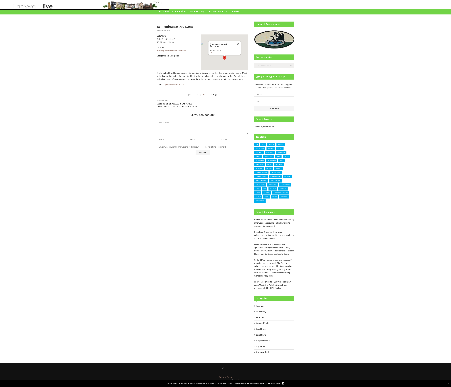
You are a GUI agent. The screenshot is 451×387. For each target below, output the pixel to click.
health (269, 165)
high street (279, 165)
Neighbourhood (263, 341)
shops (266, 197)
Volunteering (260, 201)
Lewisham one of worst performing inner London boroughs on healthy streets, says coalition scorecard (274, 223)
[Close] (238, 44)
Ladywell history (261, 177)
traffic (274, 197)
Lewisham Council (261, 181)
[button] (224, 58)
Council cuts (268, 156)
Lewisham (287, 177)
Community (178, 11)
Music (257, 189)
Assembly (271, 144)
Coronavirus (281, 152)
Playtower (283, 189)
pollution (267, 193)
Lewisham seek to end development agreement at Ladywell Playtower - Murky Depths (272, 247)
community (269, 152)
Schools (258, 197)
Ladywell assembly (261, 173)
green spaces (259, 165)
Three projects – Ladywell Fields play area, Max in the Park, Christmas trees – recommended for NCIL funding (272, 285)
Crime (278, 156)
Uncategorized (262, 352)
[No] (448, 384)
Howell (257, 220)
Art (257, 144)
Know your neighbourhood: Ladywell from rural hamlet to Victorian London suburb (274, 235)
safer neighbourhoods (281, 193)
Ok (283, 383)
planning (273, 189)
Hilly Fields (259, 169)
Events (212, 52)
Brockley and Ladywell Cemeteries (171, 51)
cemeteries (259, 152)
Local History (197, 11)
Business (270, 148)
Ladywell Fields (275, 173)
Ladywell (278, 169)
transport (284, 197)
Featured (260, 318)
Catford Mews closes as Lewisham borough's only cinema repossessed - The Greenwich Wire (273, 263)
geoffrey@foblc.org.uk (174, 85)
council (258, 156)
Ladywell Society (217, 11)
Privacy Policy (225, 377)
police (258, 193)
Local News (163, 11)
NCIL (264, 189)
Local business (260, 185)
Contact (235, 11)
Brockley (280, 144)
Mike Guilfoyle (285, 185)
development (260, 161)
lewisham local (275, 181)
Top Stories (261, 346)
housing (269, 169)
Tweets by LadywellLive (264, 127)
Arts (263, 144)
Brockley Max (260, 148)
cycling (286, 156)
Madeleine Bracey (262, 232)
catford (279, 148)
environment (272, 161)
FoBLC (281, 161)
